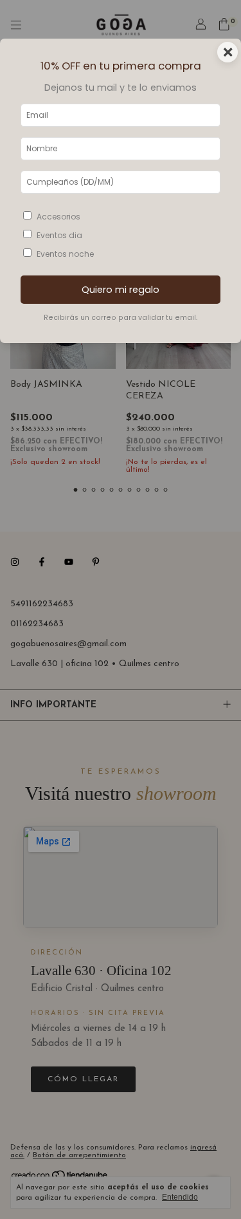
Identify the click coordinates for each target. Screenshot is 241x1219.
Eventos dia (59, 235)
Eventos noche (65, 253)
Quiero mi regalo (120, 289)
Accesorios (58, 216)
